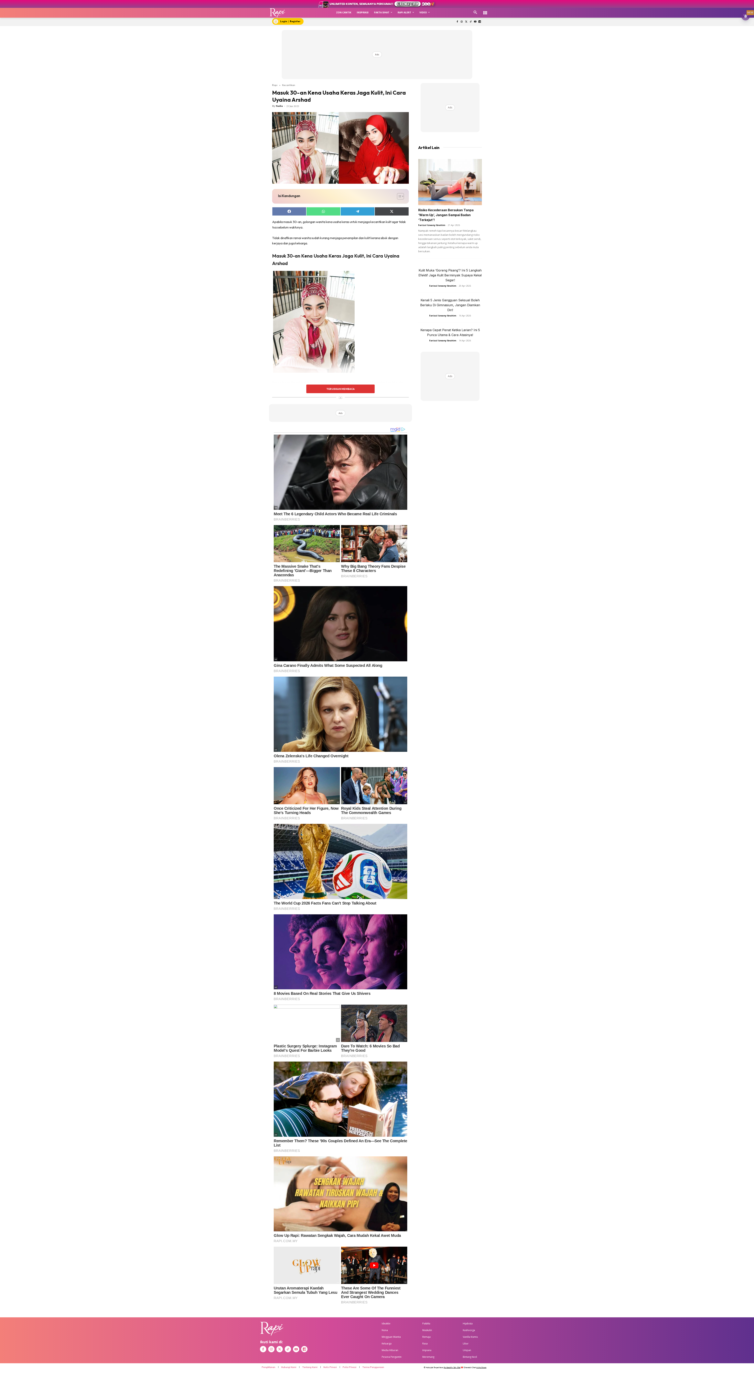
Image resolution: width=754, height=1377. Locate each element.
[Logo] (277, 13)
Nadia (279, 106)
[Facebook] (457, 22)
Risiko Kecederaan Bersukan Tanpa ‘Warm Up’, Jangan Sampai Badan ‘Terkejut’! (446, 215)
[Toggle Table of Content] (398, 196)
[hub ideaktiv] (485, 11)
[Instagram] (461, 22)
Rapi (274, 85)
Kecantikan (288, 85)
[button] (475, 12)
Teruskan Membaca (340, 388)
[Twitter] (466, 22)
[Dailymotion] (479, 22)
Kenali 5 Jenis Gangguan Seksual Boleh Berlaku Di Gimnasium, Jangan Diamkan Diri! (450, 305)
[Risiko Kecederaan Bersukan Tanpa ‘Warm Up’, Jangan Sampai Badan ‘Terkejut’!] (450, 182)
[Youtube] (475, 22)
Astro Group (481, 1367)
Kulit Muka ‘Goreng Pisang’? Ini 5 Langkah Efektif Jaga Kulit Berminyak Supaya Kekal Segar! (450, 275)
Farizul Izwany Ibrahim (431, 225)
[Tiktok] (471, 22)
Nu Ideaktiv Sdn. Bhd (452, 1367)
